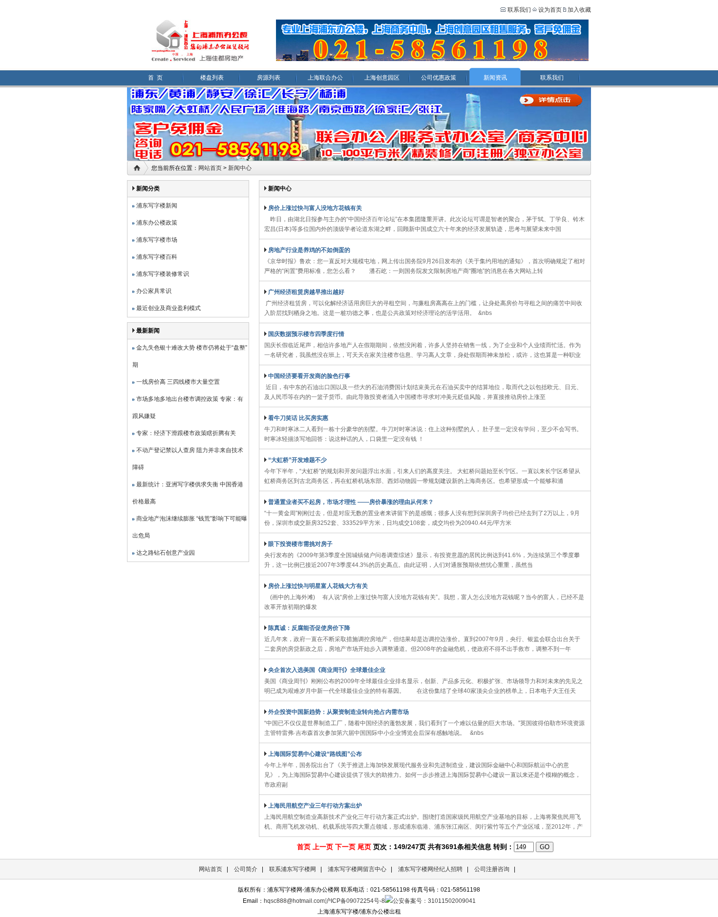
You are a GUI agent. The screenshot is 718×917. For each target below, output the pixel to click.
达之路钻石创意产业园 (165, 552)
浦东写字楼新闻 (156, 205)
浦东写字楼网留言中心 (357, 869)
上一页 (323, 847)
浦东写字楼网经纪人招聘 (430, 869)
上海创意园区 (382, 77)
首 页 (155, 77)
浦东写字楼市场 (156, 239)
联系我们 (518, 9)
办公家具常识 (153, 291)
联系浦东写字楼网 (292, 869)
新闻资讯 (495, 77)
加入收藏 (579, 9)
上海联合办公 (325, 77)
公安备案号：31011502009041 (434, 900)
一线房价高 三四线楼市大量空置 (177, 381)
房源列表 (268, 77)
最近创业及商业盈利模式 (168, 308)
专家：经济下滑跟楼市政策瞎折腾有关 (185, 433)
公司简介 (245, 869)
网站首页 (210, 168)
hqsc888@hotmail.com (294, 900)
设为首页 (550, 9)
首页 (304, 847)
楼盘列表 (212, 77)
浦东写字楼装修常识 (162, 274)
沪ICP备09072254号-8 (355, 900)
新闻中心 (240, 168)
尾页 (364, 847)
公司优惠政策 (438, 77)
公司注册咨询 (491, 869)
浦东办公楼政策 (156, 222)
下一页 (345, 847)
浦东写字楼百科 (156, 256)
